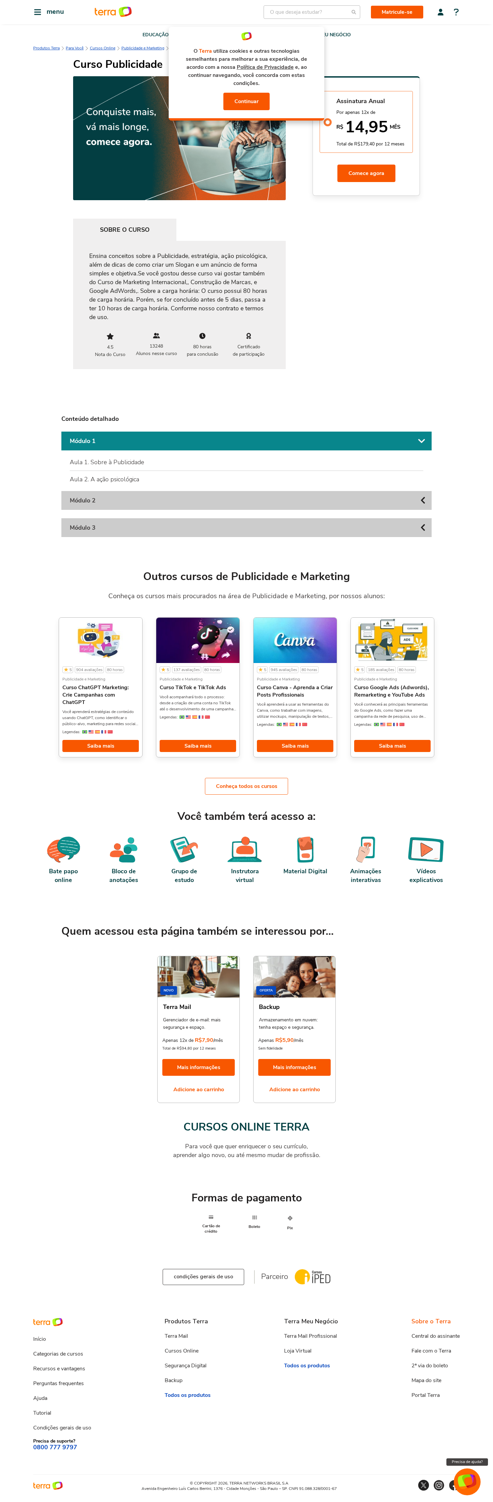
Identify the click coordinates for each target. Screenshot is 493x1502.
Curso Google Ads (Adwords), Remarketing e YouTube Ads (391, 691)
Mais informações (198, 1067)
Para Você (75, 48)
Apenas (266, 1040)
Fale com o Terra (431, 1351)
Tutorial (42, 1413)
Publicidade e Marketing (142, 48)
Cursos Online (102, 48)
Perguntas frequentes (58, 1383)
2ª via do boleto (430, 1365)
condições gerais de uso (203, 1276)
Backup (173, 1380)
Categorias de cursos (58, 1354)
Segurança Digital (186, 1365)
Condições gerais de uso (62, 1427)
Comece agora (366, 173)
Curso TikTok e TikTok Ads (193, 687)
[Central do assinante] (441, 12)
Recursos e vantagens (59, 1368)
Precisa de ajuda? (467, 1461)
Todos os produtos (188, 1395)
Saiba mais (100, 746)
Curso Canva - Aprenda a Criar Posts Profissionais (295, 691)
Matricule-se (397, 12)
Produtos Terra (46, 48)
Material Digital (305, 871)
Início (39, 1339)
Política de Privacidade (265, 67)
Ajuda (40, 1398)
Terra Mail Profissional (310, 1336)
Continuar (246, 101)
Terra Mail (176, 1336)
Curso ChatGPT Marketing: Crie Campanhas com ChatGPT (95, 695)
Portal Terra (426, 1395)
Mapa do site (426, 1380)
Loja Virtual (298, 1351)
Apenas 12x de (178, 1040)
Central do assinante (436, 1336)
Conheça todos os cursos (246, 786)
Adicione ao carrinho (198, 1089)
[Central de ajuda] (456, 13)
